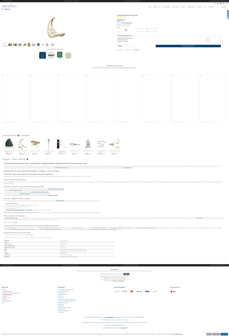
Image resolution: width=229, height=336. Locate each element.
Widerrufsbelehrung (7, 301)
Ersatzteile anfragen (7, 291)
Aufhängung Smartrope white (62, 151)
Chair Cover (200, 218)
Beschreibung (6, 159)
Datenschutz (61, 305)
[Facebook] (228, 11)
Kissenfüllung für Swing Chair (114, 151)
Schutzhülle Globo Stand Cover (125, 38)
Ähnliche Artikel (25, 135)
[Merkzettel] (220, 3)
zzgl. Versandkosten (127, 23)
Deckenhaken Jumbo (75, 150)
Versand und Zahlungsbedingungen (11, 293)
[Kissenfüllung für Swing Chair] (114, 144)
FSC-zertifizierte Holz (12, 218)
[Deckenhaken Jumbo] (75, 144)
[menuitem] (223, 3)
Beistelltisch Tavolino (122, 41)
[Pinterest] (228, 14)
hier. (16, 222)
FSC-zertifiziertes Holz (15, 190)
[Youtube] (228, 18)
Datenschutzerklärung (118, 280)
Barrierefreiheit (61, 309)
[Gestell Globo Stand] (22, 144)
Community (61, 297)
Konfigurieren (224, 334)
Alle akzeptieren (216, 334)
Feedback (4, 296)
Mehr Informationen (177, 334)
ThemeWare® (123, 328)
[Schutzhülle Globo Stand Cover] (9, 144)
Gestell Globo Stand (122, 39)
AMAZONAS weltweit (63, 302)
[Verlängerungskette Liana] (101, 144)
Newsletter (61, 304)
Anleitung (14, 159)
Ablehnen (209, 334)
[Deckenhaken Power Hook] (48, 144)
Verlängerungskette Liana (101, 151)
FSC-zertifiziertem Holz (61, 167)
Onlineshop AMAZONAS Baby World (66, 301)
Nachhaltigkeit (61, 293)
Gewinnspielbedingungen (64, 307)
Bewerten (136, 49)
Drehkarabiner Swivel (88, 150)
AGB (3, 302)
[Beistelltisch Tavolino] (35, 144)
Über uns (60, 296)
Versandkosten (110, 317)
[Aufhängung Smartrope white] (61, 144)
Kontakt (4, 289)
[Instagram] (228, 16)
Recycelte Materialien (25, 193)
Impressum (61, 312)
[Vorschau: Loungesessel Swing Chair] (19, 45)
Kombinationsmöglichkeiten (11, 135)
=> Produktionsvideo (52, 195)
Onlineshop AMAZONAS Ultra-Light (66, 299)
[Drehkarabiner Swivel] (88, 144)
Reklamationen (6, 297)
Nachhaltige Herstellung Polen (56, 189)
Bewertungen (23, 159)
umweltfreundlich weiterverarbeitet (40, 192)
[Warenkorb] (223, 3)
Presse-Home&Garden (63, 291)
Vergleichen (121, 49)
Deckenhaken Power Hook (49, 151)
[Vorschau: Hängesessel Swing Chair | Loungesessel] (5, 45)
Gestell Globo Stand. (127, 167)
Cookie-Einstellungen (63, 310)
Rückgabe (4, 299)
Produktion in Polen (63, 294)
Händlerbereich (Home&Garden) (66, 289)
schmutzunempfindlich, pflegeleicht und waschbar (19, 210)
